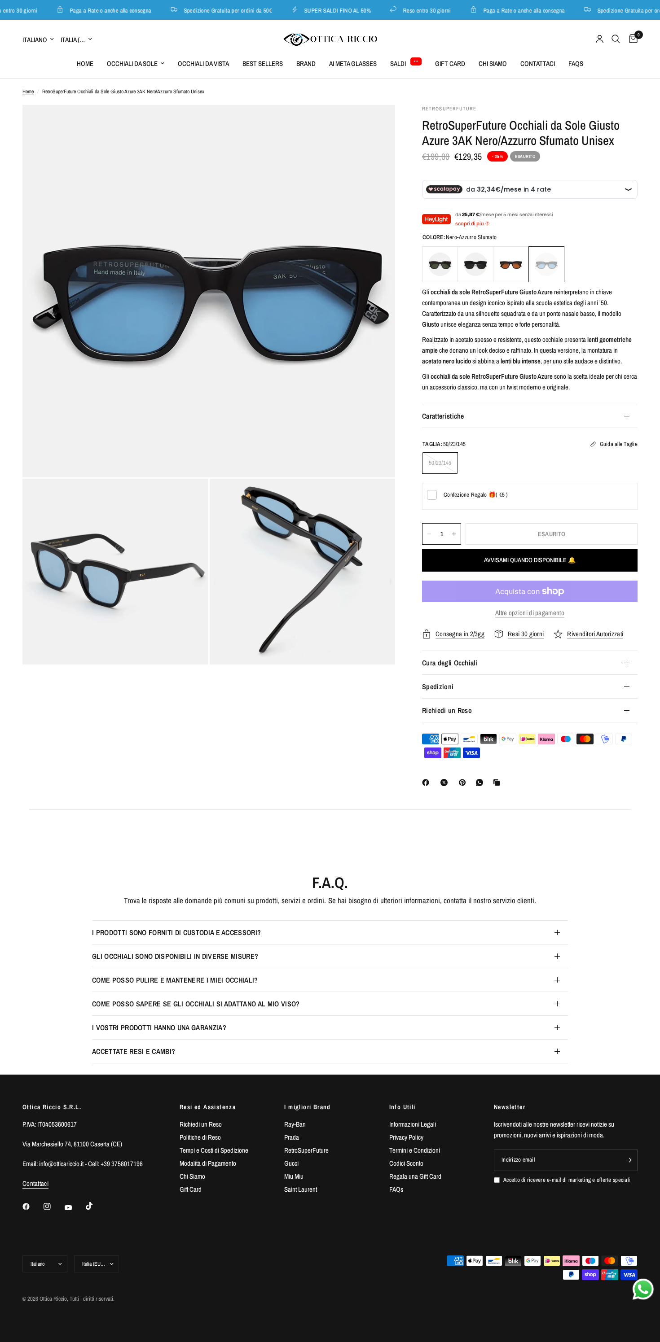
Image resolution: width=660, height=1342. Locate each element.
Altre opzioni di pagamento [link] (529, 612)
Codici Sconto (406, 1163)
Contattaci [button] (35, 1183)
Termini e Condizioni (414, 1150)
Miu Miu (294, 1176)
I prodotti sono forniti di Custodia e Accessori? (176, 932)
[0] (631, 39)
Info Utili (402, 1107)
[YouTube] (74, 1207)
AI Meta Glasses (353, 63)
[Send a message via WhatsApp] (643, 1289)
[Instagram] (53, 1206)
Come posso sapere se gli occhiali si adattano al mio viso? (196, 1004)
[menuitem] (85, 64)
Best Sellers (262, 63)
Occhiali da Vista (203, 63)
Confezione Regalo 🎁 (476, 494)
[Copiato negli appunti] (498, 782)
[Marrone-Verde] (440, 264)
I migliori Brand (307, 1107)
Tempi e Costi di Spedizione (214, 1150)
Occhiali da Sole (132, 63)
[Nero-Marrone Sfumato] (511, 264)
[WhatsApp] (481, 782)
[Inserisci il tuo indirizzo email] (629, 1160)
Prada (291, 1137)
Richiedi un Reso (447, 710)
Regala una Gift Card (415, 1176)
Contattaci (537, 63)
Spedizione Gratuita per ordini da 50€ (218, 10)
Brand (306, 63)
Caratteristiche (443, 416)
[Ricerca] (616, 39)
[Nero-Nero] (475, 264)
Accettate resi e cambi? (133, 1051)
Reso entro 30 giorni (418, 10)
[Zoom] (376, 123)
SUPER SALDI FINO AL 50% (328, 10)
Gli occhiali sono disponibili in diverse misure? (175, 956)
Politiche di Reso (200, 1137)
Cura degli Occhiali (449, 663)
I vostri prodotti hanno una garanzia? (159, 1027)
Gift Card (450, 63)
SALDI (398, 63)
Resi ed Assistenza (208, 1107)
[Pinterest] (464, 782)
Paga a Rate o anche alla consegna (101, 10)
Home (85, 63)
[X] (445, 782)
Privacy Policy (406, 1137)
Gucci (291, 1163)
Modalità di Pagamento (208, 1163)
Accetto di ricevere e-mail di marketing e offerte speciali (566, 1180)
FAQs (575, 63)
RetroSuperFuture (306, 1150)
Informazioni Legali (412, 1124)
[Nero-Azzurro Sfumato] (546, 264)
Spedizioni (437, 686)
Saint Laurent (300, 1189)
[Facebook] (427, 782)
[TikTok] (96, 1206)
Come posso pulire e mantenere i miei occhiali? (175, 980)
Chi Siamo (493, 63)
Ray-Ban (295, 1124)
